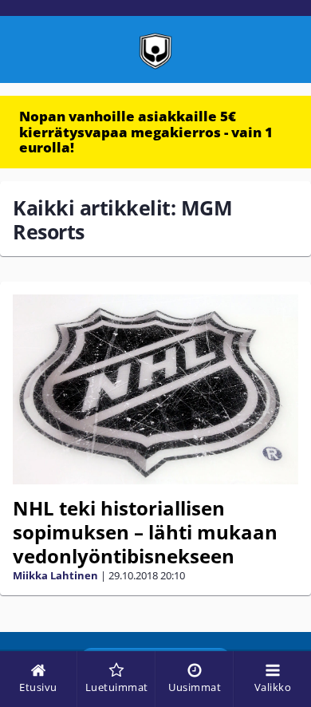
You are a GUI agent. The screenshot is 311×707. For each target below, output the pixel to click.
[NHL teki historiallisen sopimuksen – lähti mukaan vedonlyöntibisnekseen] (155, 389)
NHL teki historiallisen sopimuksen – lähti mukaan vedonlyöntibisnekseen (145, 532)
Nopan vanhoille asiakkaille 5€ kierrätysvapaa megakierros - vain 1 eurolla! (146, 131)
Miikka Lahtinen (55, 575)
